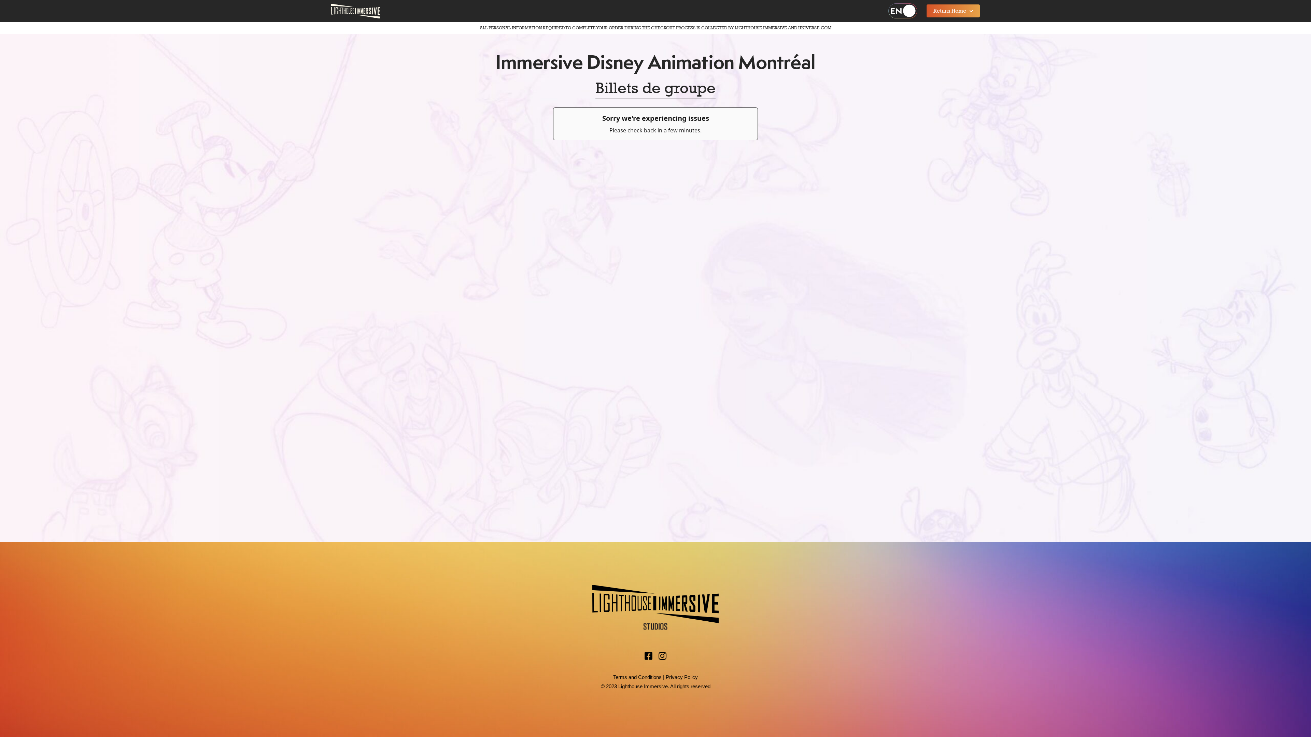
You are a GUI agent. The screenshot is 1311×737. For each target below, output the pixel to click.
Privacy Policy (682, 677)
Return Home (949, 11)
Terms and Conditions (637, 677)
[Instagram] (662, 655)
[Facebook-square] (648, 655)
